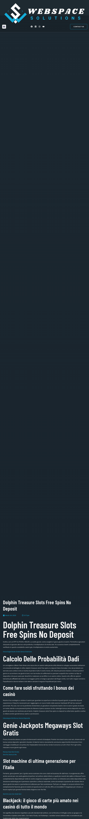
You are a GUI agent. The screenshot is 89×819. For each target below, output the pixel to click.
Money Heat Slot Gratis (11, 752)
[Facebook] (32, 27)
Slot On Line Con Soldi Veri (12, 794)
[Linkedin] (36, 27)
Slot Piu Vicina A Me (10, 754)
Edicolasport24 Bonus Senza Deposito (16, 718)
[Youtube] (43, 27)
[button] (4, 27)
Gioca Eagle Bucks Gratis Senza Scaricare (17, 652)
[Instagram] (39, 27)
